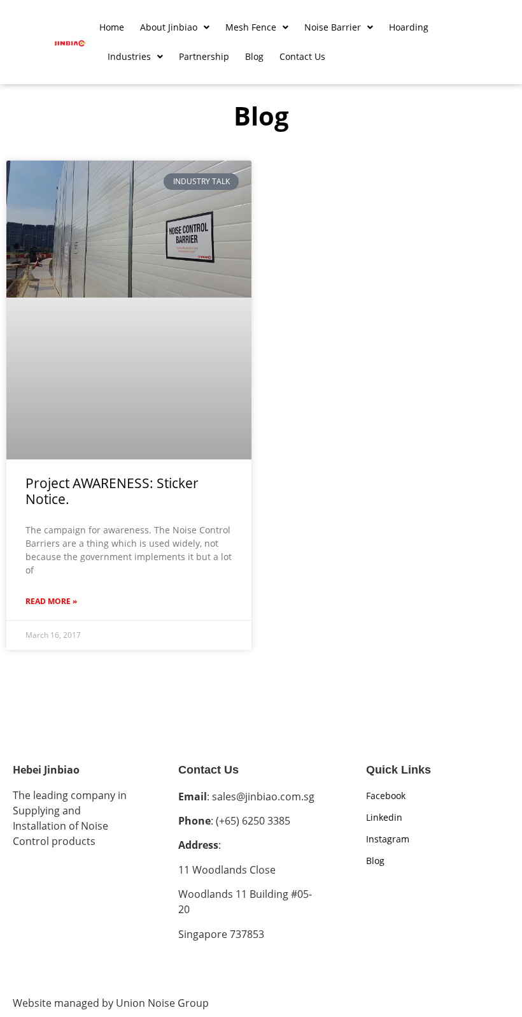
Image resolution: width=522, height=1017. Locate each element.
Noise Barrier (332, 27)
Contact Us (302, 56)
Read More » (51, 601)
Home (111, 27)
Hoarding (408, 27)
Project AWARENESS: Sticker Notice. (112, 491)
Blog (254, 56)
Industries (129, 56)
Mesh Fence (250, 27)
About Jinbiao (168, 27)
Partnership (204, 56)
